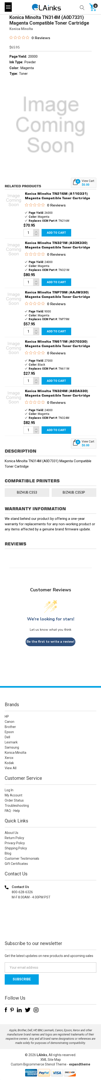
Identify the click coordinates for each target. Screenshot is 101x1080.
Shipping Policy (16, 848)
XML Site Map (50, 1059)
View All (10, 768)
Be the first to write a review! (50, 641)
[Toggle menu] (8, 7)
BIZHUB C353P (74, 492)
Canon (9, 722)
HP (7, 716)
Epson (9, 732)
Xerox (9, 758)
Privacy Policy (15, 843)
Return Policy (14, 838)
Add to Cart (56, 232)
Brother (10, 727)
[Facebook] (6, 1009)
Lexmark (11, 742)
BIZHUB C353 (27, 492)
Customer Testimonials (22, 858)
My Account (13, 795)
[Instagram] (36, 1009)
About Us (11, 833)
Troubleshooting (17, 805)
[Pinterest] (12, 1009)
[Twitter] (28, 1009)
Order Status (14, 800)
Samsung (12, 747)
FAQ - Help (12, 811)
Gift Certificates (16, 864)
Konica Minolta (15, 752)
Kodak (9, 763)
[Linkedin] (19, 1009)
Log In (9, 790)
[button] (50, 927)
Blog (8, 853)
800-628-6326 (22, 892)
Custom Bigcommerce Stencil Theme (38, 1064)
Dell (7, 737)
